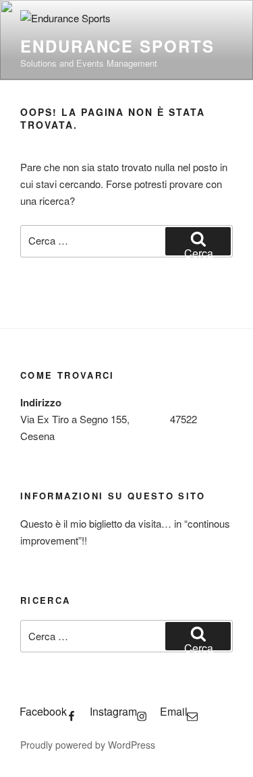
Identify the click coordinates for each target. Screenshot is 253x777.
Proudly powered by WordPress (87, 744)
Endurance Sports (117, 45)
